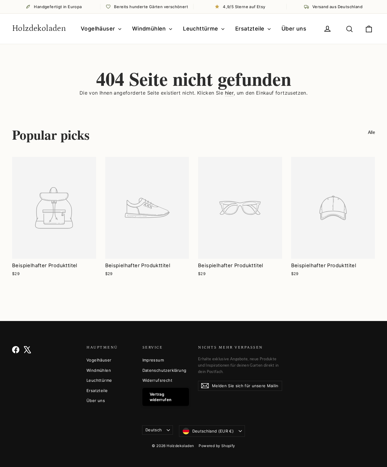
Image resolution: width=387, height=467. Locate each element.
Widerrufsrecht (157, 380)
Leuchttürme (201, 28)
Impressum (153, 360)
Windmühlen (149, 28)
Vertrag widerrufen (161, 397)
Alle (371, 132)
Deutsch (153, 429)
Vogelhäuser (99, 28)
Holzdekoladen (39, 28)
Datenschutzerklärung (164, 370)
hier (229, 93)
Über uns (293, 28)
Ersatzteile (250, 28)
